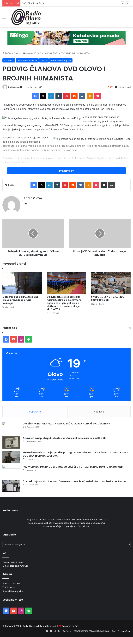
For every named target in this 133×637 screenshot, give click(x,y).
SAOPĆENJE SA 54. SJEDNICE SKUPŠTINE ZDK (45, 3)
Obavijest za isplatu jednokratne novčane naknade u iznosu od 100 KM (64, 438)
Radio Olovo (13, 87)
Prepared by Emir (70, 626)
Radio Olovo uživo (121, 631)
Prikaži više (65, 170)
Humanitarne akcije (27, 60)
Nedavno (99, 411)
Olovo (18, 53)
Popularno (35, 411)
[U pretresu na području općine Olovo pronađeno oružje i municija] (22, 283)
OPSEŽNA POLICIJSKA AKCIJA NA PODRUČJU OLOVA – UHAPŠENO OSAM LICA (66, 423)
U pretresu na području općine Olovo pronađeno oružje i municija (20, 300)
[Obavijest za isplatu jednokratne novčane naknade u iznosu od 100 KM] (11, 442)
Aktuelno (27, 53)
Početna (8, 53)
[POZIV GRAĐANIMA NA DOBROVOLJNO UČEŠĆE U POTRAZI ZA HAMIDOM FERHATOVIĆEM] (11, 471)
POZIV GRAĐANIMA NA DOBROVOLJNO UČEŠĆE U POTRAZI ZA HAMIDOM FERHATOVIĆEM (73, 466)
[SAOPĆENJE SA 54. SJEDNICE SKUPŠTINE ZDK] (111, 283)
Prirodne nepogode (61, 60)
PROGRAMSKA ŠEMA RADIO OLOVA (91, 631)
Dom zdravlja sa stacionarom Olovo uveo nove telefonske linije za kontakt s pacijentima (75, 481)
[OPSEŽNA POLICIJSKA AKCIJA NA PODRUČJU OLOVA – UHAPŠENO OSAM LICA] (11, 428)
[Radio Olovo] (26, 17)
